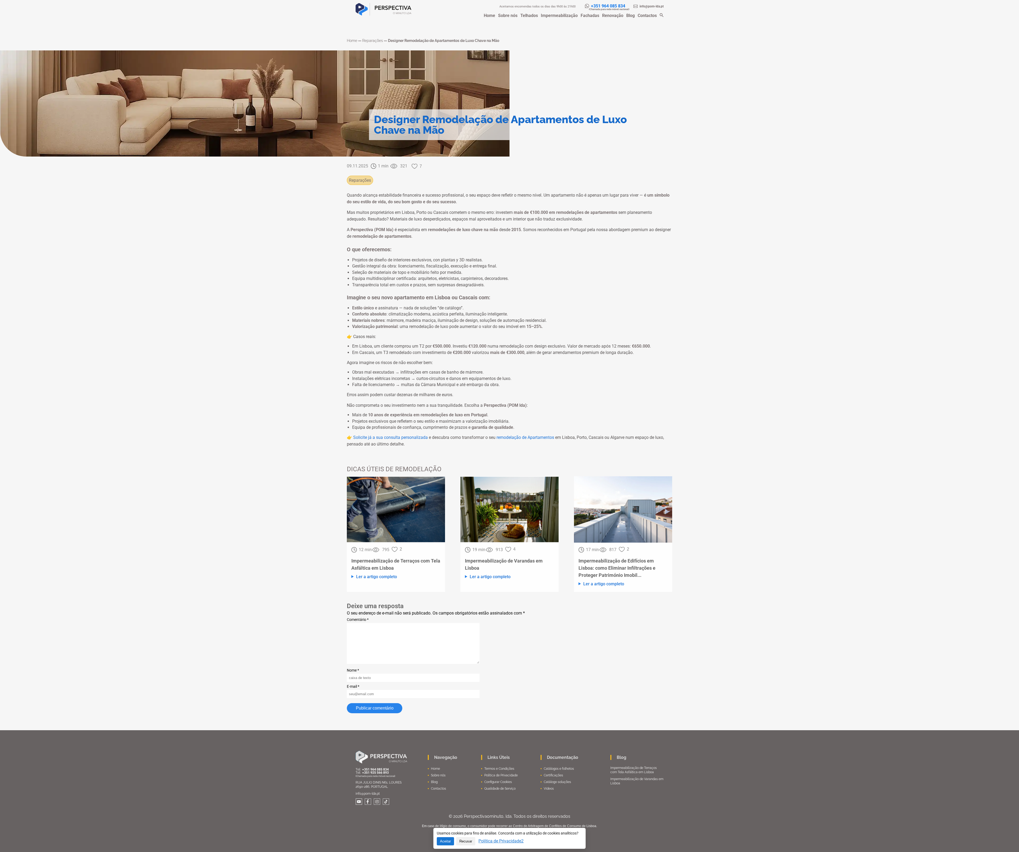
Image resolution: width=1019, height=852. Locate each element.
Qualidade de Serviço (500, 788)
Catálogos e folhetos (559, 769)
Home (489, 15)
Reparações (360, 180)
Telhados (529, 15)
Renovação (612, 15)
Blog (630, 15)
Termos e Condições (499, 769)
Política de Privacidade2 (501, 841)
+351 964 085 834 (608, 5)
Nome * (353, 670)
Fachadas (590, 15)
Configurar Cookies (498, 782)
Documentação (562, 757)
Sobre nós (507, 15)
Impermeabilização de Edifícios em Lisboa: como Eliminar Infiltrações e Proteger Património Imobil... (616, 568)
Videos (549, 788)
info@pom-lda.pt (368, 793)
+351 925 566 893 (375, 773)
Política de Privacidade (501, 775)
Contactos (647, 15)
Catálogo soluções (557, 782)
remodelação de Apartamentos (525, 437)
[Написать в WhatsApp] (588, 5)
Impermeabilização (559, 15)
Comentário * (358, 619)
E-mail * (353, 686)
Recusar (465, 841)
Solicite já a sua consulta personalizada (391, 437)
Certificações (553, 775)
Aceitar (445, 841)
